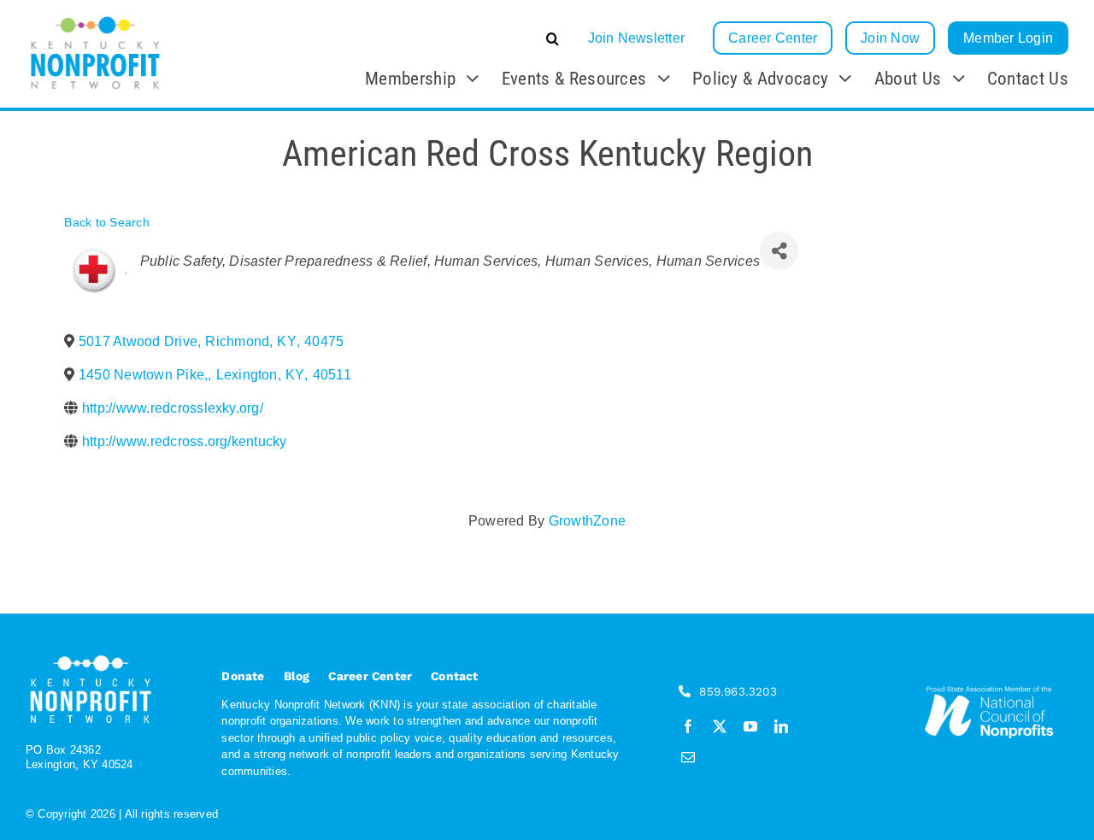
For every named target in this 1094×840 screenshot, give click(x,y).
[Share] (779, 251)
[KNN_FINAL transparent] (95, 19)
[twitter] (719, 726)
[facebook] (688, 726)
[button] (424, 38)
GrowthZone (587, 521)
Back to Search (106, 222)
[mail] (688, 757)
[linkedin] (781, 726)
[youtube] (750, 726)
